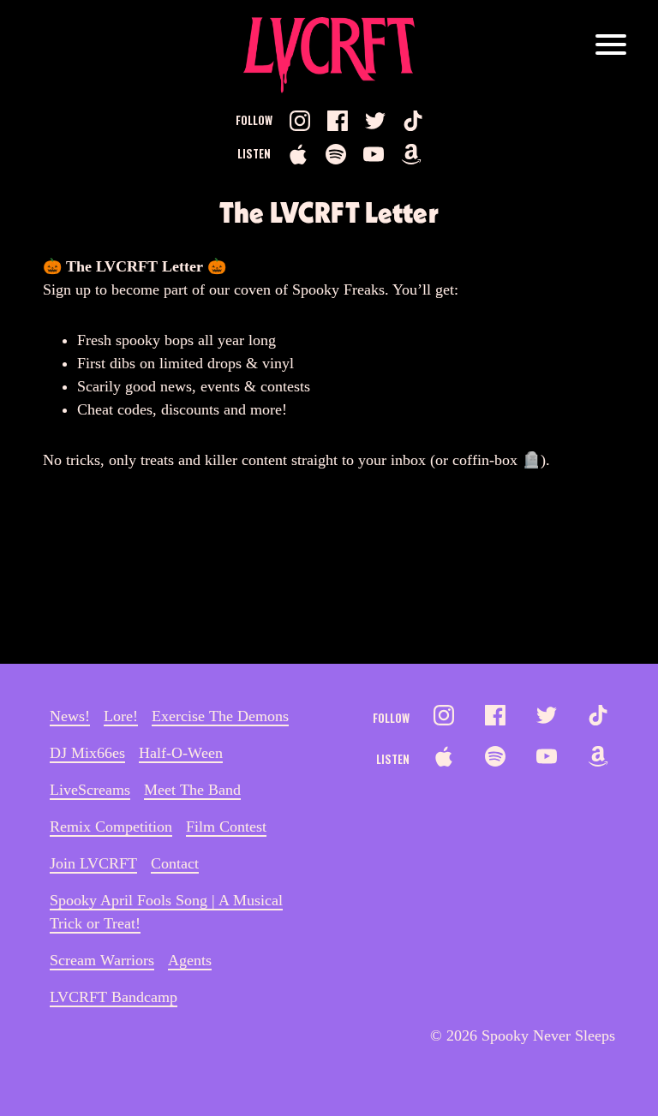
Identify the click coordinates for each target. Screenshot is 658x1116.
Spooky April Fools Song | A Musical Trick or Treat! (166, 912)
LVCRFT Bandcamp (113, 997)
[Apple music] (298, 154)
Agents (190, 960)
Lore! (121, 716)
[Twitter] (375, 120)
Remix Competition (111, 826)
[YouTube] (373, 154)
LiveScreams (90, 789)
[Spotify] (336, 154)
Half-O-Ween (181, 752)
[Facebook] (337, 120)
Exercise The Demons (220, 716)
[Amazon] (411, 154)
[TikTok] (413, 120)
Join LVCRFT (93, 863)
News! (70, 716)
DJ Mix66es (87, 752)
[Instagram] (300, 120)
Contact (175, 863)
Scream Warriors (102, 960)
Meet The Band (192, 789)
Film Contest (226, 826)
